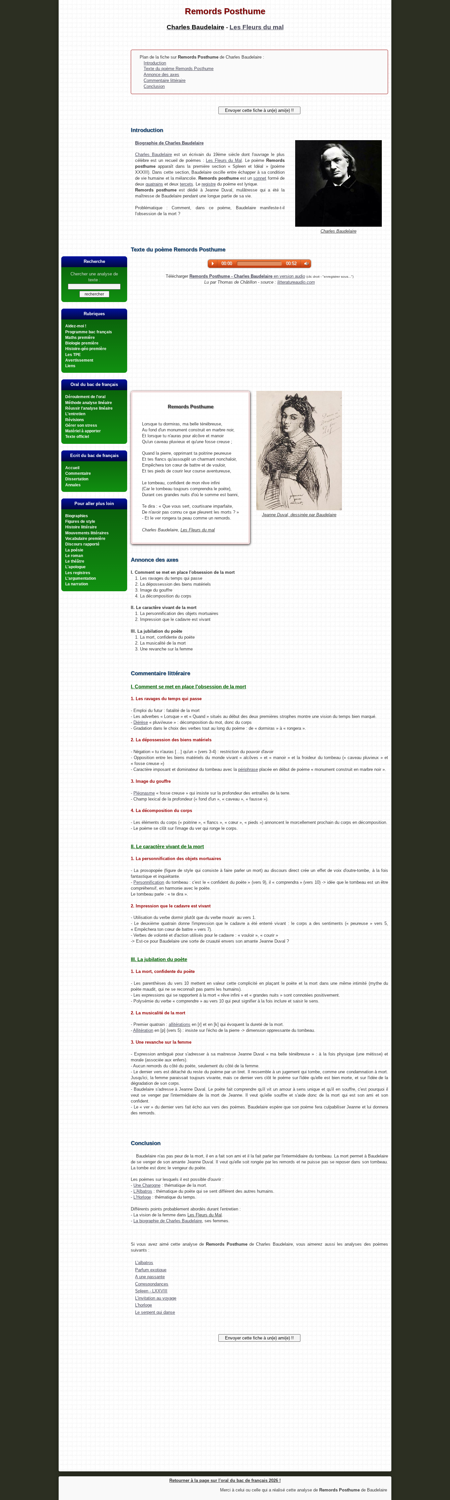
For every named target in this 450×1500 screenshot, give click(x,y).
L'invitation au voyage (155, 1298)
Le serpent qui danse (155, 1312)
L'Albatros (142, 1191)
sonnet (259, 178)
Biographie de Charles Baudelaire (169, 142)
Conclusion (154, 86)
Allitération (143, 1030)
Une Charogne (146, 1185)
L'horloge (143, 1305)
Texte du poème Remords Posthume (178, 68)
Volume (305, 264)
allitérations (179, 1024)
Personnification (148, 882)
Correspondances (151, 1284)
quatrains (154, 184)
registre (209, 184)
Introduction (155, 63)
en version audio (247, 276)
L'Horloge (142, 1197)
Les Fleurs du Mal (224, 160)
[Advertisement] (94, 144)
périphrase (248, 769)
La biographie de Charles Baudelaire (167, 1220)
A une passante (150, 1276)
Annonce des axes (161, 74)
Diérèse (140, 722)
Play (213, 264)
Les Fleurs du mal (257, 27)
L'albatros (144, 1262)
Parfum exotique (150, 1269)
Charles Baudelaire (153, 154)
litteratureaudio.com (296, 282)
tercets (186, 184)
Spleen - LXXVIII (151, 1290)
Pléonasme (144, 793)
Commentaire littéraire (164, 80)
